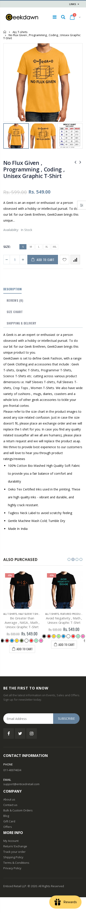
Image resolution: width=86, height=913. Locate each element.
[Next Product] (80, 161)
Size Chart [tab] (15, 311)
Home (5, 31)
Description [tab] (12, 289)
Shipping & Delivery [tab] (21, 323)
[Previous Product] (75, 161)
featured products (72, 613)
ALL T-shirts (20, 32)
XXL (55, 246)
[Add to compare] (75, 259)
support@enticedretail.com (21, 784)
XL (46, 246)
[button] (69, 559)
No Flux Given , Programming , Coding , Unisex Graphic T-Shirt (34, 169)
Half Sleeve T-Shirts (30, 613)
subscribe (66, 718)
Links (72, 4)
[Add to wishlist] (64, 259)
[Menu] (54, 17)
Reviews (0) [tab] (15, 300)
